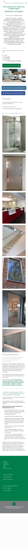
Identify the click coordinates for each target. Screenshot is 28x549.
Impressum (6, 462)
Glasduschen (15, 382)
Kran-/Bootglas (6, 383)
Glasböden (19, 383)
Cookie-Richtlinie (7, 468)
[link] (14, 77)
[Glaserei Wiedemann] (14, 3)
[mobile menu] (26, 3)
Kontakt (5, 461)
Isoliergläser (19, 385)
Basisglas (4, 381)
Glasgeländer (10, 381)
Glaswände (21, 382)
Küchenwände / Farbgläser (9, 385)
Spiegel (16, 381)
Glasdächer (13, 383)
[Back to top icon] (14, 503)
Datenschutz (6, 464)
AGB (4, 467)
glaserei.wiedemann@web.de (14, 60)
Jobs (4, 465)
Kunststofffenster (6, 382)
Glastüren (21, 381)
